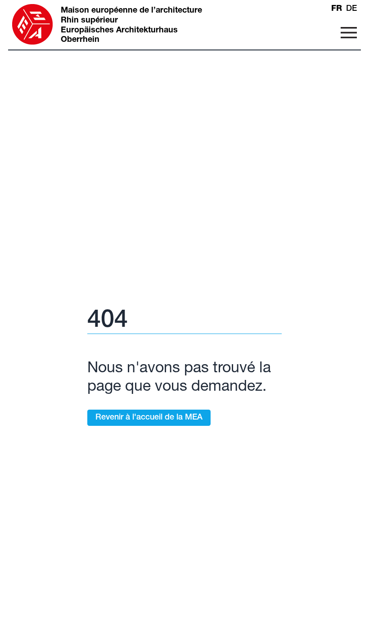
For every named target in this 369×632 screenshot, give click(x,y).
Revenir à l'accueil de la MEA (148, 418)
